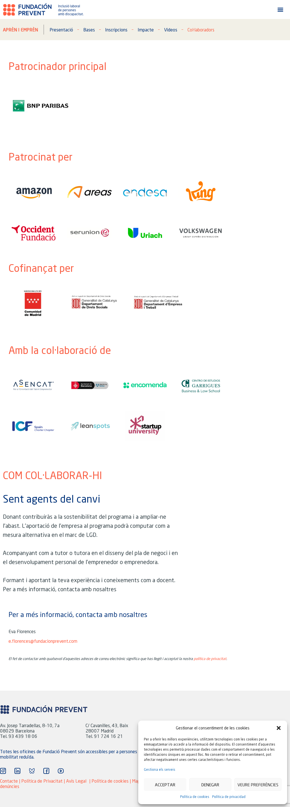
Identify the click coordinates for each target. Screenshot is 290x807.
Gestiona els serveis (159, 769)
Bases (89, 29)
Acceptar (165, 784)
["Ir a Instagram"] (3, 771)
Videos (170, 29)
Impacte (146, 29)
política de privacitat (210, 658)
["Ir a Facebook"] (46, 771)
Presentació (61, 29)
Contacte (9, 780)
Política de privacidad (229, 797)
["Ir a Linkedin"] (17, 771)
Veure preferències (257, 784)
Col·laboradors (200, 29)
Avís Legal (76, 780)
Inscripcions (116, 29)
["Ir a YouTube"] (61, 771)
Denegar (210, 784)
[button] (279, 728)
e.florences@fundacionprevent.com (42, 641)
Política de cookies (194, 797)
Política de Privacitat (42, 780)
